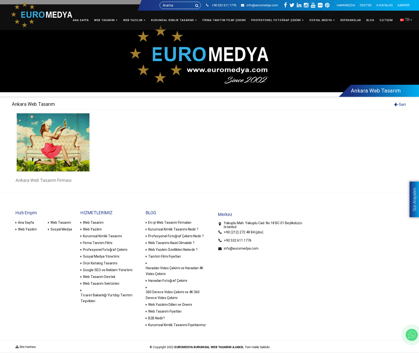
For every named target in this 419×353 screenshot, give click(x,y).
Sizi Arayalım (414, 199)
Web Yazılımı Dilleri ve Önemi (170, 305)
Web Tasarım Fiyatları (165, 311)
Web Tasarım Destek (99, 277)
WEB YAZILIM (133, 20)
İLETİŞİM (386, 20)
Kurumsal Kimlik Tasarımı (102, 236)
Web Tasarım (60, 222)
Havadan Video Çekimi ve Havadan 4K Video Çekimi (174, 271)
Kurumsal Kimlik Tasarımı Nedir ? (173, 229)
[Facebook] (285, 5)
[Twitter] (292, 5)
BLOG (370, 20)
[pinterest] (327, 5)
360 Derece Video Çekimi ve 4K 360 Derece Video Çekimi (173, 295)
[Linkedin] (299, 5)
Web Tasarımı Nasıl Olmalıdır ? (171, 243)
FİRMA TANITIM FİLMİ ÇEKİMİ (224, 20)
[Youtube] (313, 5)
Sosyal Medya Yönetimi (101, 256)
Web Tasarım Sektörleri (101, 283)
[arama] (196, 5)
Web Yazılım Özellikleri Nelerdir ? (173, 250)
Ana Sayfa (26, 222)
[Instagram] (306, 5)
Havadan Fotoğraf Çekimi (167, 281)
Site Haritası (27, 347)
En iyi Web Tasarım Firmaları (169, 222)
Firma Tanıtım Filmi (97, 243)
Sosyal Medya (61, 229)
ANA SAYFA (81, 20)
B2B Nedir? (156, 318)
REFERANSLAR (350, 20)
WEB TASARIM (104, 20)
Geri (402, 104)
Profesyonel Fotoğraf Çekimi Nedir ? (176, 236)
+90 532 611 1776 (237, 240)
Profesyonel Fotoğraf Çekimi (105, 250)
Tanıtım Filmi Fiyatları (164, 256)
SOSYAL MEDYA (320, 20)
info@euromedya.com (262, 5)
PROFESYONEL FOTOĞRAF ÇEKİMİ (276, 20)
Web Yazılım (27, 229)
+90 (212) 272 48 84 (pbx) (243, 232)
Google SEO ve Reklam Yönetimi (107, 270)
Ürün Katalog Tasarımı (100, 263)
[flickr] (320, 5)
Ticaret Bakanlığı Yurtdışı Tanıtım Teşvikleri (106, 298)
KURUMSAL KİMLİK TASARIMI (172, 20)
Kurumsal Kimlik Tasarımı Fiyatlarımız (177, 325)
